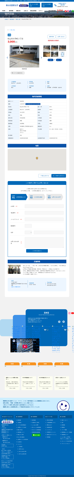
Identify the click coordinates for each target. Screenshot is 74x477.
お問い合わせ (61, 36)
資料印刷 (51, 36)
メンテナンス (49, 429)
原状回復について (20, 432)
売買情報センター (64, 434)
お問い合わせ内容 (16, 242)
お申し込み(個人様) (22, 453)
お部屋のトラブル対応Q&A (22, 439)
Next (63, 322)
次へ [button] (58, 60)
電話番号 (14, 213)
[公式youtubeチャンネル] (66, 11)
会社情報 (63, 416)
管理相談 (48, 437)
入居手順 (20, 446)
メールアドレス (16, 219)
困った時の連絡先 (20, 437)
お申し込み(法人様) (22, 451)
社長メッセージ (64, 420)
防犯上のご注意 (20, 434)
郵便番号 (13, 226)
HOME (3, 10)
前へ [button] (51, 60)
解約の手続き (20, 429)
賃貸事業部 (20, 416)
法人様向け (19, 441)
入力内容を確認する (37, 250)
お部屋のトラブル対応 (21, 427)
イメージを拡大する (17, 73)
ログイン (41, 10)
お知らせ (26, 10)
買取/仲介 (18, 10)
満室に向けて (49, 424)
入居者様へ (19, 422)
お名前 (14, 206)
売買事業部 (34, 416)
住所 (12, 232)
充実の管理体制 (50, 420)
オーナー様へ (50, 416)
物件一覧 (18, 19)
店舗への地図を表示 (15, 286)
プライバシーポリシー (65, 443)
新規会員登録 (33, 10)
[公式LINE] (73, 11)
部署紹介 (63, 427)
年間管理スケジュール (51, 432)
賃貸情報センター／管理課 (66, 432)
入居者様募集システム (51, 422)
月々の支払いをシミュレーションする (33, 104)
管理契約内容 (49, 427)
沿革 (62, 422)
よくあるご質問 (35, 424)
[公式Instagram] (68, 11)
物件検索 (12, 19)
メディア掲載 (64, 429)
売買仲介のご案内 (35, 422)
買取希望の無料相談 (36, 432)
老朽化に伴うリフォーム (51, 434)
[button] (54, 59)
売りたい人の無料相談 (47, 5)
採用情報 (63, 424)
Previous (59, 322)
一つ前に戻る (11, 30)
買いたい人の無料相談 (34, 5)
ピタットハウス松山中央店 (66, 441)
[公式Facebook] (70, 11)
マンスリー (19, 444)
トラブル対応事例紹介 (21, 424)
